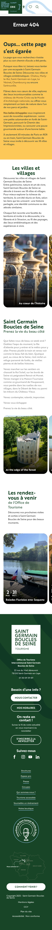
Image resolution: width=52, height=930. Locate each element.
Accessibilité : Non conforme (26, 916)
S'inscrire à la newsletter (26, 740)
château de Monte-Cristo (17, 97)
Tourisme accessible (26, 797)
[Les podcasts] (26, 830)
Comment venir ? (26, 886)
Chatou (35, 75)
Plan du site (26, 911)
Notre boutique (26, 808)
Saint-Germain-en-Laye (23, 79)
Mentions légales (26, 902)
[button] (37, 7)
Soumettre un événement (26, 803)
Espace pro (26, 776)
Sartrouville (9, 85)
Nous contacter (26, 697)
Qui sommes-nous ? (26, 792)
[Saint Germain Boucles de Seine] (5, 5)
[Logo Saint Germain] (26, 639)
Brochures (26, 770)
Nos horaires (26, 707)
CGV (26, 906)
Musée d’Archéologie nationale (23, 99)
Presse (26, 781)
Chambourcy (19, 82)
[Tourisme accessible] (24, 6)
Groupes (26, 786)
